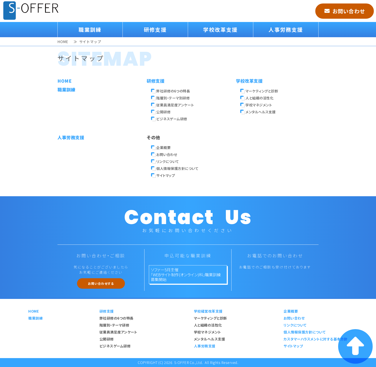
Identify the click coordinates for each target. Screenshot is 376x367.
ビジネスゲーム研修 (171, 118)
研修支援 (155, 29)
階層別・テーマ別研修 (173, 98)
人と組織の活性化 (259, 98)
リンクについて (167, 161)
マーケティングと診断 (261, 91)
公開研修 (163, 111)
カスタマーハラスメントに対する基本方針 (316, 339)
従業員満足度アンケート (175, 104)
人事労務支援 (286, 29)
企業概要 (163, 147)
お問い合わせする (101, 283)
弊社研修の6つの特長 (173, 91)
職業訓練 (90, 29)
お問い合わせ (348, 11)
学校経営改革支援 (208, 311)
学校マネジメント (258, 104)
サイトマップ (165, 175)
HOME (62, 40)
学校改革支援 (220, 29)
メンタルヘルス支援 (260, 111)
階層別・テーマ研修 (114, 325)
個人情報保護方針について (177, 168)
